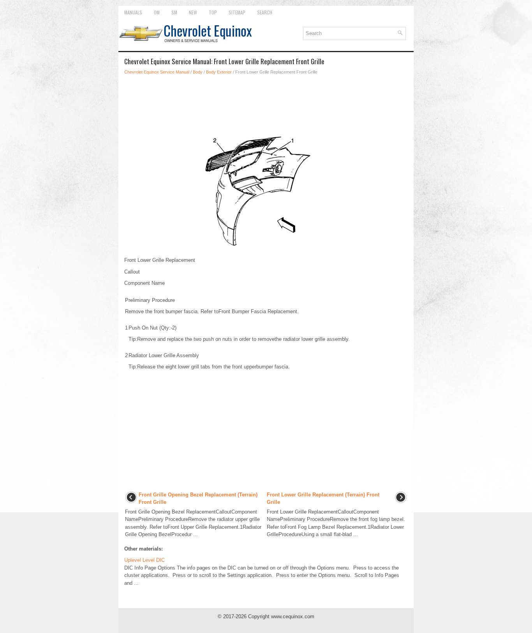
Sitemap (237, 12)
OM (157, 12)
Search (264, 12)
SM (174, 12)
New (193, 12)
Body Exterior (219, 72)
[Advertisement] (266, 102)
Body (198, 72)
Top (213, 12)
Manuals (133, 12)
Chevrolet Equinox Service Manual (156, 72)
